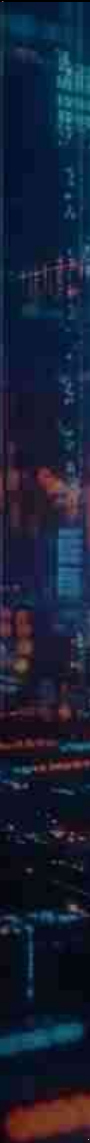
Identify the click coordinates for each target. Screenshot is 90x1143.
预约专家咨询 (3, 579)
